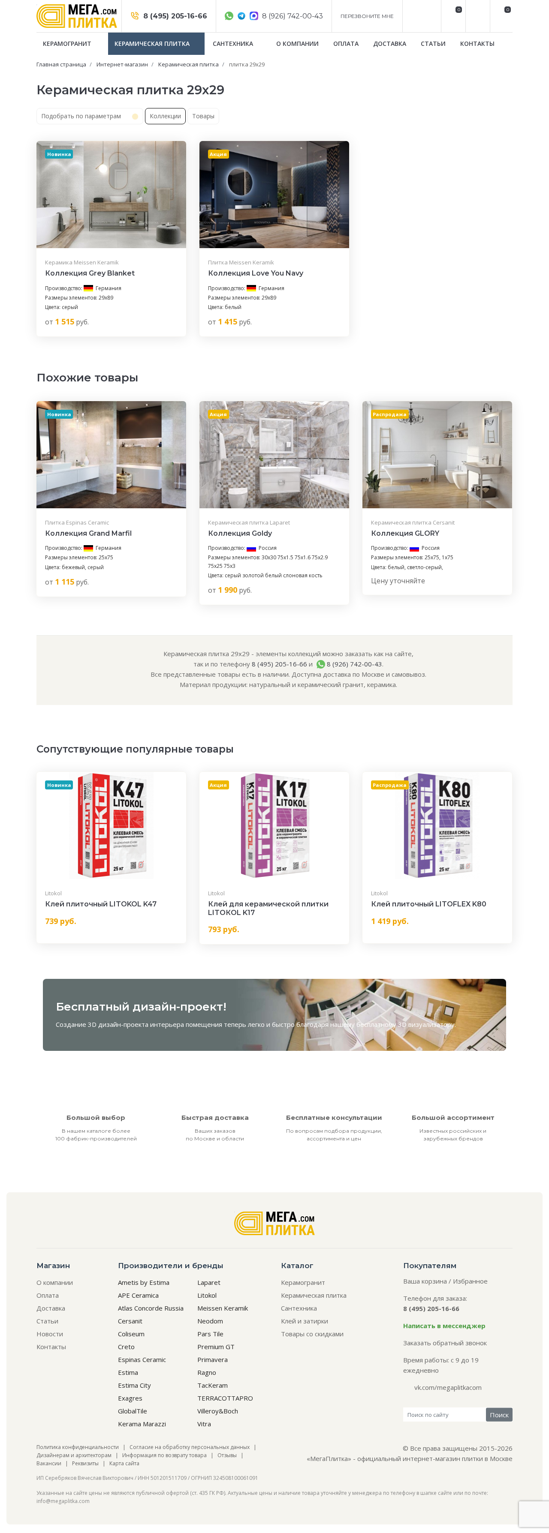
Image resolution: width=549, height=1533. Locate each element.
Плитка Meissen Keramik (241, 262)
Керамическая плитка (153, 43)
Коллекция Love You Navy (255, 273)
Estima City (134, 1385)
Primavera (212, 1359)
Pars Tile (210, 1333)
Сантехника (234, 43)
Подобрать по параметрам (82, 116)
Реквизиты (85, 1463)
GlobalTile (132, 1411)
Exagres (130, 1398)
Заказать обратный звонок (445, 1342)
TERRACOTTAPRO (225, 1398)
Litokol (53, 893)
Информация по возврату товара (164, 1455)
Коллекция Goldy (240, 533)
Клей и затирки (304, 1321)
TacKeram (212, 1385)
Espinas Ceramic (142, 1359)
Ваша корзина (425, 1281)
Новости (49, 1333)
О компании (297, 43)
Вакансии (48, 1463)
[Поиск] (476, 16)
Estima (128, 1372)
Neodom (210, 1321)
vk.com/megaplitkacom (448, 1387)
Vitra (204, 1423)
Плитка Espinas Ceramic (77, 522)
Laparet (208, 1282)
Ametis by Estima (143, 1282)
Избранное (470, 1281)
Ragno (206, 1372)
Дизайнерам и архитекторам (74, 1455)
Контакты (477, 43)
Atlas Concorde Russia (151, 1308)
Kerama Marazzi (142, 1423)
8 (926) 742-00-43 (291, 16)
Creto (126, 1346)
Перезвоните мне (367, 16)
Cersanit (130, 1321)
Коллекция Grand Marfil (88, 533)
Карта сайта (124, 1463)
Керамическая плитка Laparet (249, 522)
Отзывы (227, 1455)
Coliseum (131, 1333)
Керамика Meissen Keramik (82, 262)
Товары (203, 116)
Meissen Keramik (222, 1308)
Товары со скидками (312, 1333)
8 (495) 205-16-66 (174, 16)
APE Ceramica (138, 1295)
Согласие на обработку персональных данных (190, 1447)
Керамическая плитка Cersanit (413, 522)
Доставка (389, 43)
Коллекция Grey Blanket (90, 273)
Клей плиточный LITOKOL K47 (101, 904)
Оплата (346, 43)
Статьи (433, 43)
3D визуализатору (426, 1024)
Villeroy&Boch (217, 1411)
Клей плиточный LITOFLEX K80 (428, 904)
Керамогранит (68, 43)
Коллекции (165, 116)
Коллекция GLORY (405, 533)
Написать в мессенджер (444, 1325)
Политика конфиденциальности (77, 1447)
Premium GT (216, 1346)
